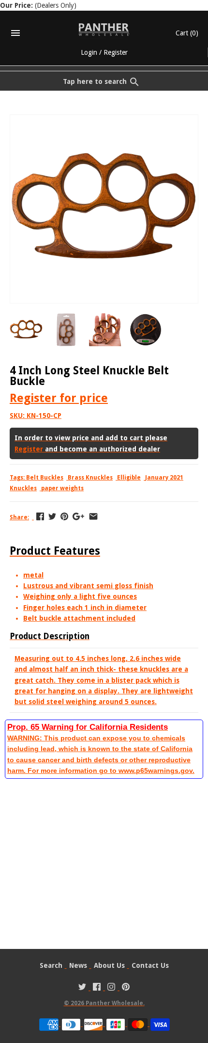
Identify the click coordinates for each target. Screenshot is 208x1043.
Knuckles (23, 488)
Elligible (129, 477)
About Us (109, 965)
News (78, 965)
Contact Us (150, 965)
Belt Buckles (44, 477)
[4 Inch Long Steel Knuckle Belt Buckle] (104, 120)
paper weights (62, 488)
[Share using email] (93, 516)
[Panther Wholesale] (104, 29)
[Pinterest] (126, 988)
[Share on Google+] (78, 516)
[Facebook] (97, 988)
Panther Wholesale (114, 1003)
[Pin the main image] (64, 516)
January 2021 (164, 477)
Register (116, 52)
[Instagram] (111, 988)
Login (89, 52)
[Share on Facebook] (40, 516)
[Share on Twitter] (52, 516)
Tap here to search (95, 81)
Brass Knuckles (90, 477)
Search (51, 965)
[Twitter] (82, 988)
